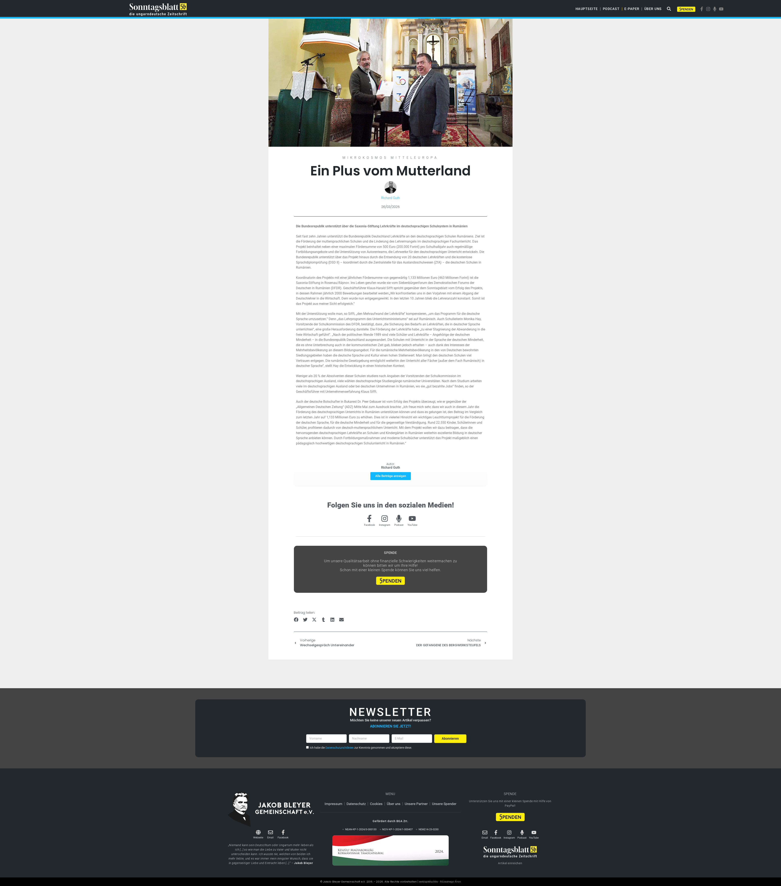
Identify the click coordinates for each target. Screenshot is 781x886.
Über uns (653, 9)
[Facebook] (369, 518)
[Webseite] (258, 832)
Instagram (384, 525)
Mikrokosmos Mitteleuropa (390, 158)
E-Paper (631, 9)
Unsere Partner (416, 804)
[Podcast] (398, 518)
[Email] (270, 832)
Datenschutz (356, 804)
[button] (296, 619)
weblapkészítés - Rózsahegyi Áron (440, 881)
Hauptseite (587, 9)
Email (270, 837)
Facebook (369, 525)
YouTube (412, 525)
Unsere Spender (444, 804)
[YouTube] (412, 518)
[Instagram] (384, 518)
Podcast (611, 9)
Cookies (376, 804)
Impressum (333, 804)
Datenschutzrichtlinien (339, 747)
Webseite (258, 837)
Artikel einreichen (510, 863)
